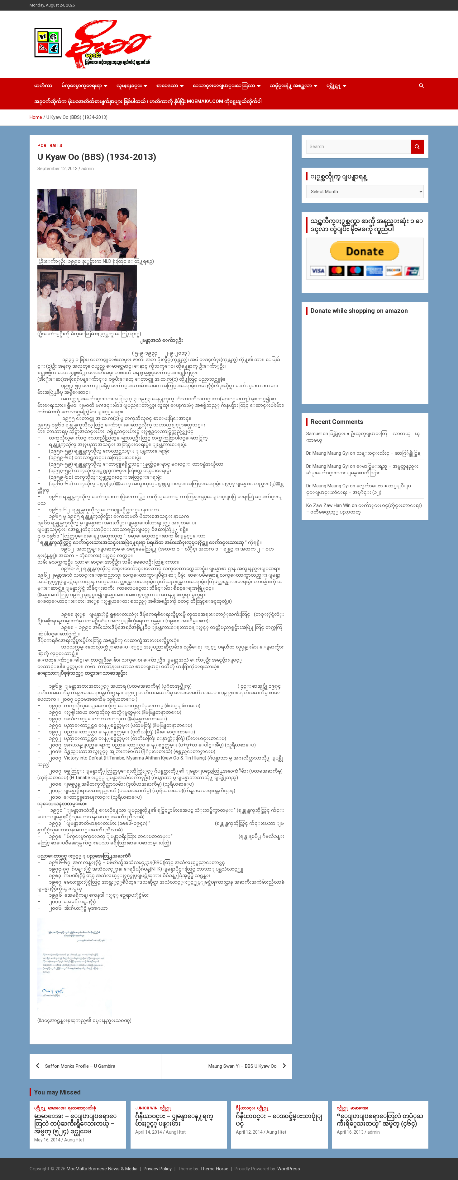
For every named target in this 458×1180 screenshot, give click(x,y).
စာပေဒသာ (167, 85)
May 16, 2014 (47, 1139)
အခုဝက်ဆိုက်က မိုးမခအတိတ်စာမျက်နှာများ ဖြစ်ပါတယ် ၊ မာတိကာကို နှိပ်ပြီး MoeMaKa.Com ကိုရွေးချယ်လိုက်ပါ (148, 101)
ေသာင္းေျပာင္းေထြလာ (224, 85)
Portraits (49, 145)
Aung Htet (74, 1139)
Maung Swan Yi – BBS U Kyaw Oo (242, 1066)
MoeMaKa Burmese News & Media (102, 1169)
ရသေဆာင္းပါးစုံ (82, 1108)
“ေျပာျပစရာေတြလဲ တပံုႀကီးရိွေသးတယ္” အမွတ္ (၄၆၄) (380, 1120)
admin (87, 168)
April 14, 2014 (148, 1132)
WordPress (288, 1169)
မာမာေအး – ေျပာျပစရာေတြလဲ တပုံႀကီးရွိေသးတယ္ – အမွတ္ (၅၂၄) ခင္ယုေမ (75, 1124)
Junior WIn (146, 1108)
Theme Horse (214, 1169)
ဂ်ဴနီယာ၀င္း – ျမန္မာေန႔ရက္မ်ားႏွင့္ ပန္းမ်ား (174, 1120)
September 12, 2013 (57, 168)
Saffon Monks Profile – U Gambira (80, 1066)
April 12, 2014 (249, 1132)
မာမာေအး (57, 1108)
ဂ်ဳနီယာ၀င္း (245, 1108)
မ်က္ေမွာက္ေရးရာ (82, 85)
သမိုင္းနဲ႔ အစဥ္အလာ (291, 85)
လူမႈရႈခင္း (129, 85)
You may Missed (57, 1092)
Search (417, 147)
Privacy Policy (158, 1169)
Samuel (314, 433)
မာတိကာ (43, 85)
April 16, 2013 (350, 1132)
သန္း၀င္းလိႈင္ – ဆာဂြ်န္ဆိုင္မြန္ (388, 453)
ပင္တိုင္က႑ (334, 85)
